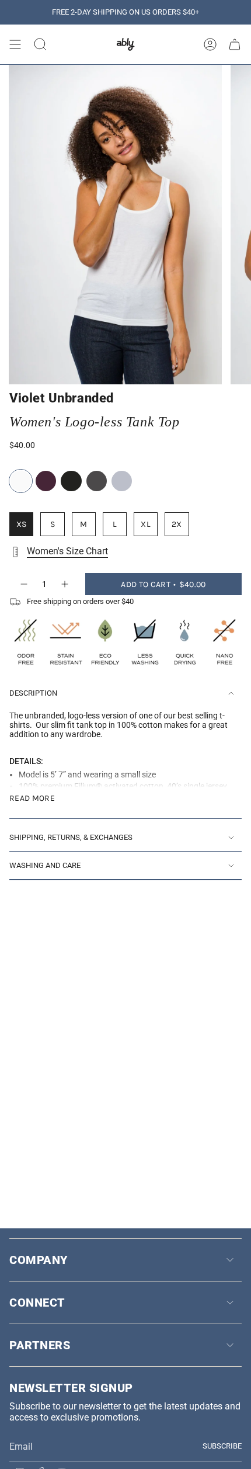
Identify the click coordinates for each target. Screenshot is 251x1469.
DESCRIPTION (33, 693)
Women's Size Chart (67, 551)
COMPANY (38, 1260)
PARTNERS (39, 1345)
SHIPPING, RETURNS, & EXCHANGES (71, 837)
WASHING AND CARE (45, 865)
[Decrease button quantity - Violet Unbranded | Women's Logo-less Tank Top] (23, 584)
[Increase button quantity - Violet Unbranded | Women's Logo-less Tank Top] (65, 584)
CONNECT (37, 1303)
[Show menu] (15, 44)
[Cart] (234, 44)
